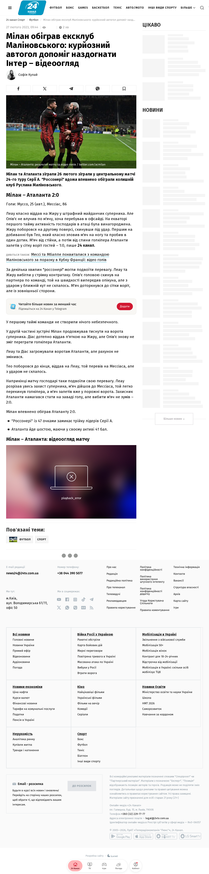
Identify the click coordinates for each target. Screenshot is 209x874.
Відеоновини (21, 656)
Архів (176, 594)
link (58, 599)
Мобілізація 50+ (152, 645)
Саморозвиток (152, 709)
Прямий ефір (21, 650)
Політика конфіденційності (151, 568)
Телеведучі (113, 594)
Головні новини (23, 639)
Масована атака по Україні (95, 662)
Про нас (112, 567)
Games (83, 7)
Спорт (82, 734)
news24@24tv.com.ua (22, 573)
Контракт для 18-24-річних (160, 656)
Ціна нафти (20, 692)
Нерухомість (23, 734)
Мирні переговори (89, 650)
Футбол (56, 7)
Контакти (179, 574)
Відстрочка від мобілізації (159, 662)
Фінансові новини (25, 703)
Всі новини (21, 634)
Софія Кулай (28, 75)
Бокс (70, 7)
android (121, 836)
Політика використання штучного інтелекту (152, 579)
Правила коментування (154, 610)
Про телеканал (116, 587)
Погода (17, 667)
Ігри (176, 607)
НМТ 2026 (148, 703)
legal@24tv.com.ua (157, 818)
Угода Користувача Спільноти (152, 602)
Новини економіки (27, 687)
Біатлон (82, 756)
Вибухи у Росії (86, 667)
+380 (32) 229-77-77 (133, 813)
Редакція (112, 574)
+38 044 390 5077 (69, 573)
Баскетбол (100, 7)
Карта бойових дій (89, 645)
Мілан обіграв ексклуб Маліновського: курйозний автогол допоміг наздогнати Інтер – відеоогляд (89, 20)
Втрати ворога (87, 673)
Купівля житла (22, 744)
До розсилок (81, 786)
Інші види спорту (162, 7)
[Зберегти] (124, 88)
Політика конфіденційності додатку (151, 591)
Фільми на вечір (88, 703)
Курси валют (21, 698)
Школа (146, 698)
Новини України (23, 645)
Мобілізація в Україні (159, 634)
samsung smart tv (190, 836)
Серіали (82, 714)
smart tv (166, 836)
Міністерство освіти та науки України (167, 692)
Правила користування (121, 607)
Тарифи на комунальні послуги (34, 709)
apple (143, 836)
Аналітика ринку (24, 739)
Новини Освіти (153, 687)
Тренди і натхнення (26, 750)
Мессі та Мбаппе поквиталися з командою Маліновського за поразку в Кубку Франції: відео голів (57, 257)
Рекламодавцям (116, 601)
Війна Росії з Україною (95, 634)
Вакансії (178, 580)
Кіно (80, 687)
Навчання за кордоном (157, 714)
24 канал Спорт (16, 20)
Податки (18, 714)
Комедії (82, 709)
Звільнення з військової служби (163, 639)
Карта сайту (180, 601)
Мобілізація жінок (154, 650)
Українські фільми (89, 698)
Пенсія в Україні (23, 720)
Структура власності (186, 587)
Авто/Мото (135, 7)
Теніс (117, 7)
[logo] (32, 7)
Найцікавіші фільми (90, 692)
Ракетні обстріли (88, 639)
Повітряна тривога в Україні (96, 656)
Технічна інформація (186, 567)
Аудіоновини (21, 662)
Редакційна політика (119, 580)
